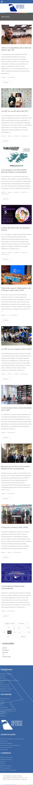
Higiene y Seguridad (6, 768)
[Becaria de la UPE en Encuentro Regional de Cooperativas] (16, 453)
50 (28, 632)
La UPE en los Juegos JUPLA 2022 (16, 349)
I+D (28, 192)
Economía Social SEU (6, 709)
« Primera (21, 623)
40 (4, 632)
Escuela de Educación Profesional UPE (10, 680)
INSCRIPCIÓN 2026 (6, 691)
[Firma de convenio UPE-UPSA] (16, 514)
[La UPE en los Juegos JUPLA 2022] (16, 335)
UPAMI (2, 703)
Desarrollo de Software (6, 765)
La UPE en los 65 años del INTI (14, 111)
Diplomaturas (4, 707)
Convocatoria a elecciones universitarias (12, 587)
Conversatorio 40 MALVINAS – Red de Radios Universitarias (14, 171)
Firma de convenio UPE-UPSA (14, 527)
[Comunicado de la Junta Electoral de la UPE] (16, 394)
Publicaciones (4, 749)
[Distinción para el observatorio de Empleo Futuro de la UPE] (16, 274)
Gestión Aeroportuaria (6, 759)
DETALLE (5, 82)
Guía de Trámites (5, 684)
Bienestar (3, 715)
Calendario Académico (6, 673)
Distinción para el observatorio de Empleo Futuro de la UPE (16, 289)
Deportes (3, 711)
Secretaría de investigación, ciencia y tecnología (12, 738)
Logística (3, 761)
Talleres (2, 700)
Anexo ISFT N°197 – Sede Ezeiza (8, 770)
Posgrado (3, 678)
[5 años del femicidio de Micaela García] (16, 214)
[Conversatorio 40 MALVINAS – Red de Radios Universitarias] (16, 156)
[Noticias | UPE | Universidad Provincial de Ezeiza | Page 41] (16, 7)
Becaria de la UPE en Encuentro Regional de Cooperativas (15, 467)
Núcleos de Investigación (7, 743)
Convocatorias (4, 741)
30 (19, 628)
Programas (4, 713)
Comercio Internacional (6, 757)
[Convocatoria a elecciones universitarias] (16, 573)
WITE (2, 682)
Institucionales (11, 77)
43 (19, 632)
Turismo (3, 763)
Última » (23, 636)
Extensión (23, 192)
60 (8, 636)
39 (28, 628)
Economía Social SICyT (6, 747)
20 (14, 628)
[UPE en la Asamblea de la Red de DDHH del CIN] (16, 34)
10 (9, 628)
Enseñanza (16, 136)
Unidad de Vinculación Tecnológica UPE (10, 745)
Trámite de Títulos (5, 686)
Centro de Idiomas (5, 698)
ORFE (2, 705)
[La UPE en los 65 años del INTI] (16, 98)
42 (14, 632)
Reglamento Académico (7, 688)
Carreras (9, 136)
